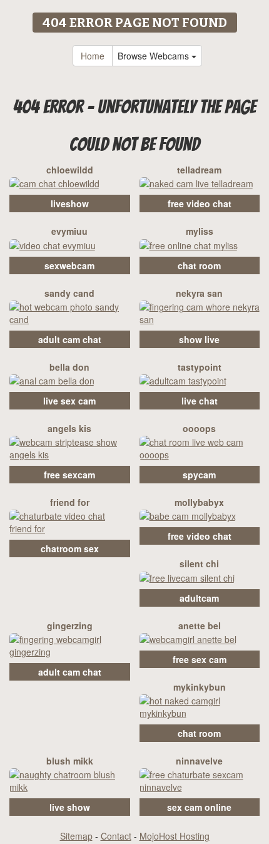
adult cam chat (69, 339)
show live (199, 339)
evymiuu (69, 231)
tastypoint (199, 367)
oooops (199, 428)
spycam (199, 474)
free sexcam (69, 474)
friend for (69, 502)
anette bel (199, 625)
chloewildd (69, 169)
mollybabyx (199, 502)
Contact (116, 836)
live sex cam (69, 400)
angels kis (69, 428)
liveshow (70, 203)
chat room (199, 265)
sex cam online (199, 807)
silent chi (199, 563)
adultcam (199, 598)
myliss (199, 231)
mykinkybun (199, 687)
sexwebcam (69, 265)
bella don (69, 367)
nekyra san (199, 293)
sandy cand (69, 293)
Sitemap (76, 836)
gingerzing (70, 625)
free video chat (199, 203)
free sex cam (199, 659)
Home (92, 55)
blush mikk (69, 760)
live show (69, 807)
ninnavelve (199, 760)
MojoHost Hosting (175, 836)
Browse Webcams (154, 55)
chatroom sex (70, 548)
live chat (199, 400)
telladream (199, 169)
